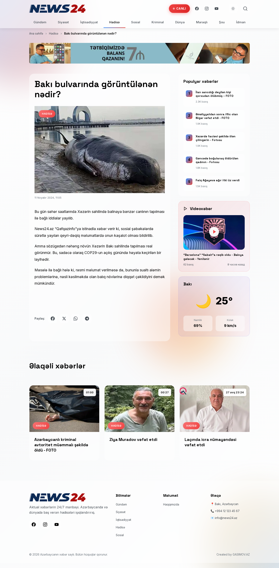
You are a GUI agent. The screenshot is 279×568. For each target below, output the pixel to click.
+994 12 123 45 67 (227, 511)
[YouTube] (216, 8)
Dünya (180, 22)
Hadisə (114, 22)
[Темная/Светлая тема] (233, 8)
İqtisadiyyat (89, 22)
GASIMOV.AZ (241, 554)
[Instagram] (206, 8)
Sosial (135, 22)
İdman (241, 22)
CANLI (181, 8)
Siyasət (63, 22)
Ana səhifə (36, 33)
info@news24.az (226, 518)
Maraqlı (202, 22)
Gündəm (39, 22)
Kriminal (158, 22)
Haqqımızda (171, 504)
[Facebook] (197, 8)
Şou (222, 22)
